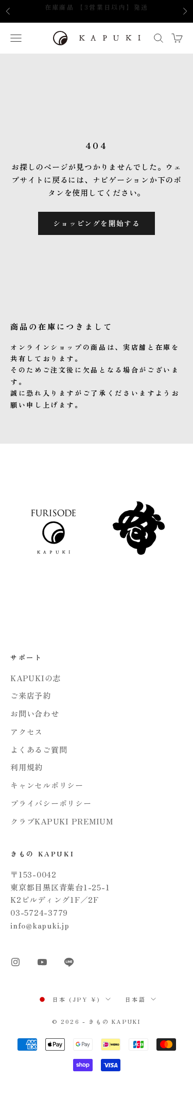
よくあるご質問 (38, 749)
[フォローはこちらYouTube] (42, 962)
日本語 (135, 999)
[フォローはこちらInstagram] (15, 962)
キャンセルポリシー (46, 785)
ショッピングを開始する (96, 223)
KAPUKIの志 (35, 677)
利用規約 (26, 767)
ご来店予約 (30, 695)
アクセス (26, 731)
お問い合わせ (34, 713)
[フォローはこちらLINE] (69, 962)
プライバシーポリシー (51, 803)
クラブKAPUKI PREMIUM (61, 821)
